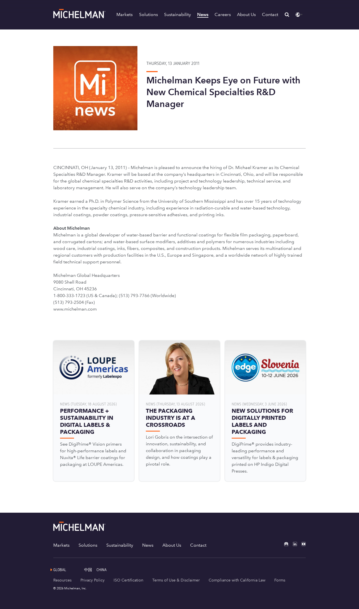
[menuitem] (90, 569)
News (202, 14)
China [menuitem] (101, 569)
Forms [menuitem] (279, 580)
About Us (246, 14)
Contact (270, 14)
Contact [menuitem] (198, 545)
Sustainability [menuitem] (119, 545)
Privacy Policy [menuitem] (92, 580)
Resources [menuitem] (62, 580)
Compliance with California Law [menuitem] (237, 580)
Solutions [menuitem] (88, 545)
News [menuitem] (147, 545)
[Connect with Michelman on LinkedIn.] (292, 544)
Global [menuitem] (59, 569)
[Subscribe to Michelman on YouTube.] (301, 544)
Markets (124, 14)
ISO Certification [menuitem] (128, 580)
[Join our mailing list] (284, 544)
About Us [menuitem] (171, 545)
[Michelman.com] (80, 16)
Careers (223, 14)
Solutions (148, 14)
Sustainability (177, 14)
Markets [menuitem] (61, 545)
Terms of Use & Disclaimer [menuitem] (176, 580)
